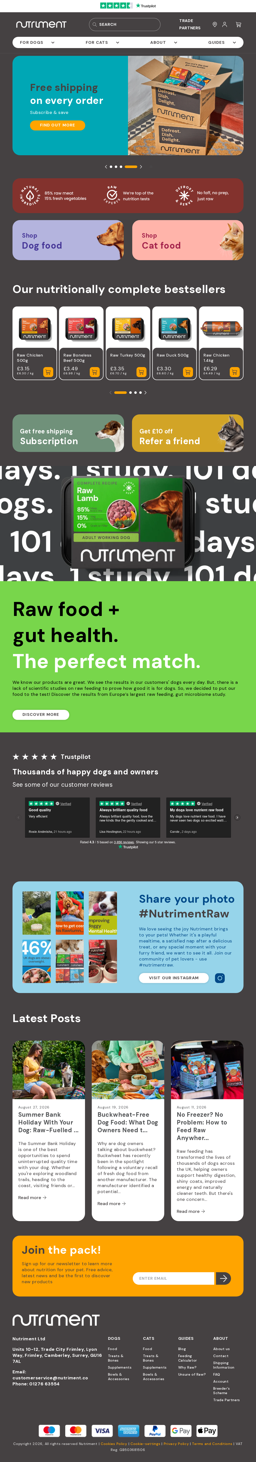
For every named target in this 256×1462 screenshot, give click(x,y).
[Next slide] (141, 167)
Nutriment (88, 1443)
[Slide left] (110, 392)
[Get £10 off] (188, 433)
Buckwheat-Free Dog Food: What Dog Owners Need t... (128, 1122)
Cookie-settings (145, 1443)
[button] (239, 24)
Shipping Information (223, 1365)
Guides (216, 42)
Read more (29, 1198)
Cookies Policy (114, 1443)
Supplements (120, 1367)
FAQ (216, 1374)
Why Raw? (187, 1367)
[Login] (225, 24)
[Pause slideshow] (150, 167)
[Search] (94, 24)
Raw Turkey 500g (128, 355)
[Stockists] (215, 25)
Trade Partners (226, 1400)
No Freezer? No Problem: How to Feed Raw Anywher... (202, 1126)
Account (220, 1381)
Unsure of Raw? (192, 1374)
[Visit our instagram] (220, 978)
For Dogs (31, 42)
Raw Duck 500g (173, 355)
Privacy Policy (176, 1443)
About (158, 42)
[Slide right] (145, 392)
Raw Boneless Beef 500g (77, 358)
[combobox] (124, 24)
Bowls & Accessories (119, 1376)
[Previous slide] (106, 167)
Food (112, 1349)
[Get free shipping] (68, 433)
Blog (182, 1349)
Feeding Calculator (187, 1358)
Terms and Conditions (212, 1443)
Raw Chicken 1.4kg (217, 358)
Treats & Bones (116, 1358)
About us (221, 1349)
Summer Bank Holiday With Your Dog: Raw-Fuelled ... (48, 1122)
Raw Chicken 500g (30, 358)
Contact (220, 1356)
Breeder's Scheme (221, 1390)
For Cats (97, 42)
